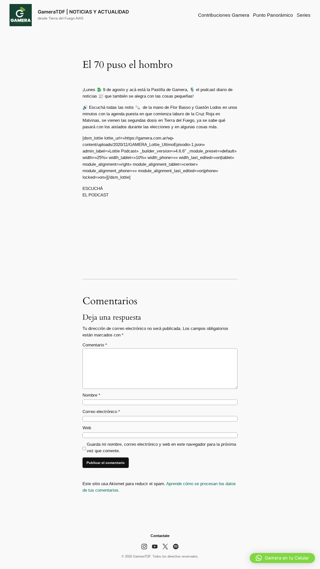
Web (86, 428)
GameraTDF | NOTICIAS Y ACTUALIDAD (83, 12)
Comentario (94, 345)
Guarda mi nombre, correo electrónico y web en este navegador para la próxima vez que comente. (161, 447)
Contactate (160, 536)
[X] (165, 546)
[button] (282, 558)
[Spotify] (175, 546)
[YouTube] (155, 546)
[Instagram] (144, 546)
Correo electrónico (101, 411)
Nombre (91, 395)
